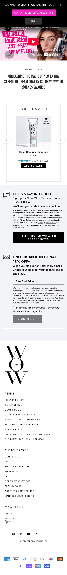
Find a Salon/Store (17, 466)
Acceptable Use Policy (19, 491)
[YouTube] (28, 534)
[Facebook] (6, 534)
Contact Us (12, 456)
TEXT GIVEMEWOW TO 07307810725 (38, 237)
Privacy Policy (14, 400)
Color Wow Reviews (17, 481)
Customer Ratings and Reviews (25, 439)
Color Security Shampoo (33, 152)
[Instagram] (13, 534)
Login (8, 513)
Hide (33, 21)
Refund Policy (14, 486)
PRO (7, 461)
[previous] (6, 139)
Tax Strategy (13, 429)
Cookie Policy (14, 410)
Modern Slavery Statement (22, 424)
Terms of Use (13, 405)
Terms (40, 222)
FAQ (7, 476)
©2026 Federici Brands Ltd (33, 541)
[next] (60, 139)
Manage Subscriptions (19, 496)
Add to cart (33, 166)
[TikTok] (36, 534)
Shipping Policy (15, 471)
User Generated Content (21, 414)
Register (10, 518)
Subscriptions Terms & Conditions (27, 434)
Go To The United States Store (34, 12)
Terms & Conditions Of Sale (23, 419)
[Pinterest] (21, 534)
